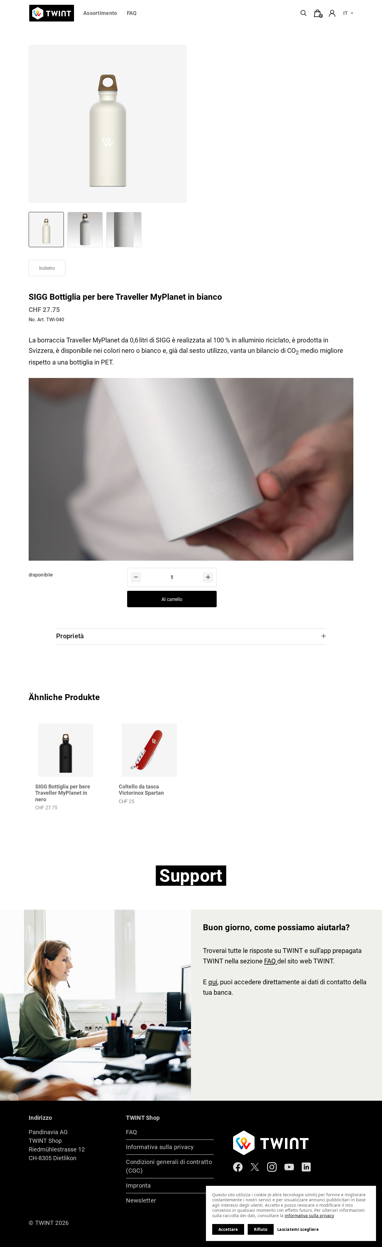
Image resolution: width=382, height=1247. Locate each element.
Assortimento (100, 13)
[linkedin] (306, 1167)
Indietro (47, 268)
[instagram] (272, 1167)
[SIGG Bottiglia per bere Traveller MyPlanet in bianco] (46, 229)
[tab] (317, 13)
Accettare (228, 1229)
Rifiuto (260, 1229)
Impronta (138, 1185)
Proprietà (70, 636)
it (345, 13)
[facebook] (238, 1167)
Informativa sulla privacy (159, 1147)
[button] (136, 577)
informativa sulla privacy (309, 1215)
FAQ (132, 13)
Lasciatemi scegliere (298, 1229)
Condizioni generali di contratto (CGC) (169, 1166)
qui (212, 982)
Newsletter (141, 1200)
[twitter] (254, 1167)
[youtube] (289, 1167)
